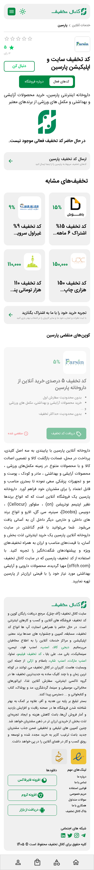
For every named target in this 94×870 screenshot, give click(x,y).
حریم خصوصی (78, 794)
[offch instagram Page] (77, 835)
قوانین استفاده (77, 788)
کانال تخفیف (56, 844)
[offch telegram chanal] (83, 835)
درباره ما (81, 776)
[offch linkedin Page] (63, 835)
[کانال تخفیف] (69, 11)
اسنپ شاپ (57, 661)
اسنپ (45, 647)
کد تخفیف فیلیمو (29, 654)
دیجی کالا (61, 647)
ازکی (30, 661)
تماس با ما (80, 782)
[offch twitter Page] (70, 835)
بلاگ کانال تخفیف (76, 811)
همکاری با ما (79, 805)
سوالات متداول (77, 799)
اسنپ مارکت (77, 661)
